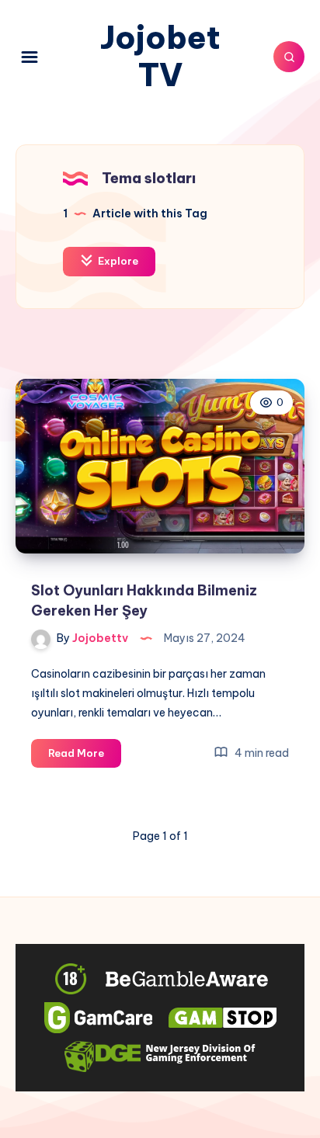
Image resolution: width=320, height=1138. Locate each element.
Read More (84, 757)
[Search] (288, 56)
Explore (117, 261)
